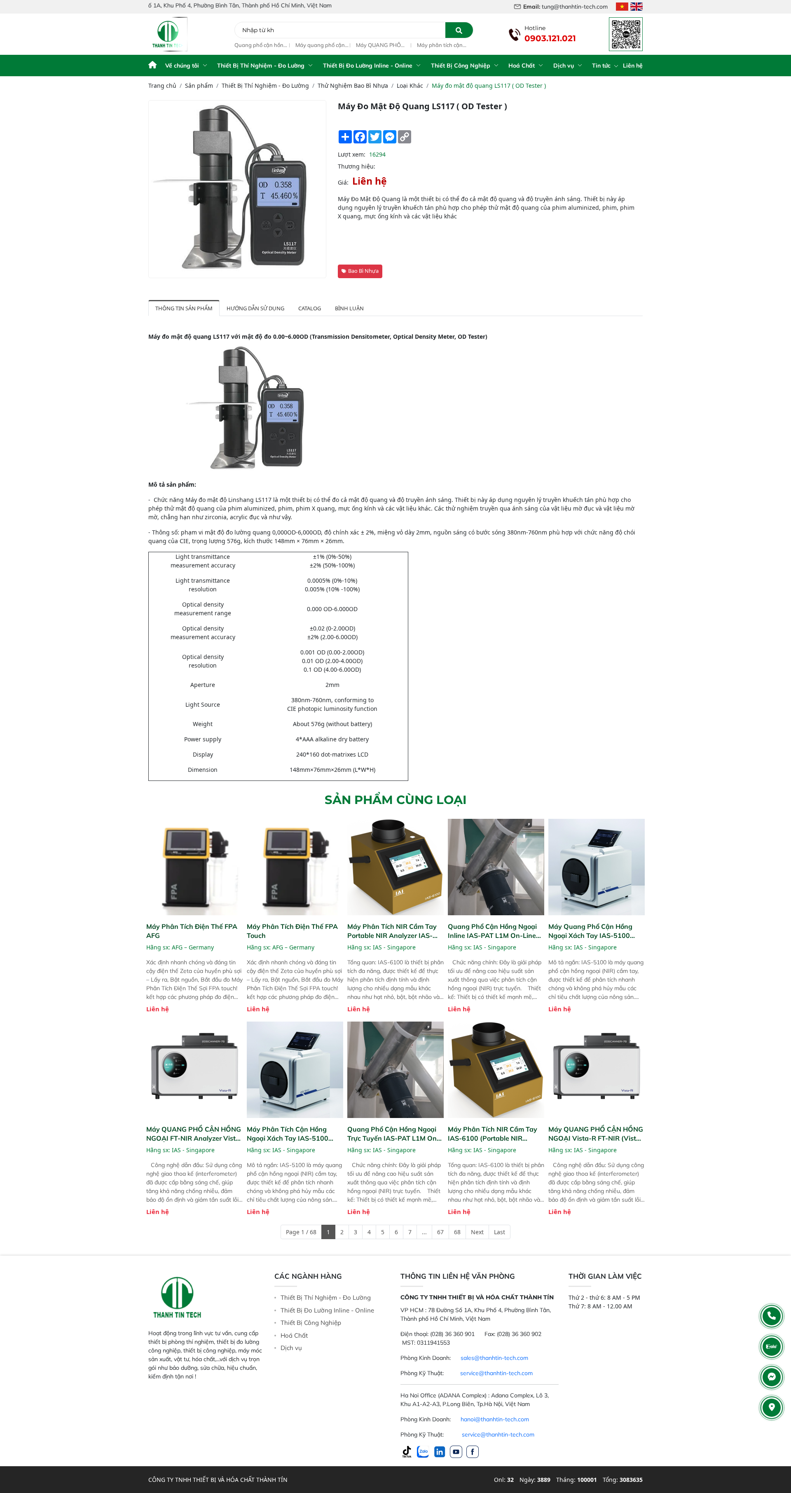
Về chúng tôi (182, 65)
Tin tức (602, 65)
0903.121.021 (550, 38)
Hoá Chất (521, 65)
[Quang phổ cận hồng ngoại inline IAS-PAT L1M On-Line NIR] (496, 867)
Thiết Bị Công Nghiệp (460, 65)
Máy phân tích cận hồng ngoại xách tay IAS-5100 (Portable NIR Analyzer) (442, 45)
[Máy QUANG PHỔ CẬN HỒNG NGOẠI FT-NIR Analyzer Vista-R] (194, 1070)
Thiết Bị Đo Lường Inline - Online (367, 65)
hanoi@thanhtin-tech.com (495, 1419)
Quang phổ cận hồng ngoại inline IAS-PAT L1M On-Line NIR (260, 45)
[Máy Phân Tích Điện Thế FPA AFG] (194, 867)
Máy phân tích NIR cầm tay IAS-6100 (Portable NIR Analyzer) (492, 1134)
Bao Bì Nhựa (363, 270)
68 (457, 1232)
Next (477, 1232)
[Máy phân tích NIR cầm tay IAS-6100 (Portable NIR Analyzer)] (496, 1070)
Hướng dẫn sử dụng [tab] (255, 308)
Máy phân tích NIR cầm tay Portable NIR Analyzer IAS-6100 (392, 931)
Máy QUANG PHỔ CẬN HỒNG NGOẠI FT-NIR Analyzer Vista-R (380, 45)
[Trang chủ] (152, 65)
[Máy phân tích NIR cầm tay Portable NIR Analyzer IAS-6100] (395, 867)
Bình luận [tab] (349, 308)
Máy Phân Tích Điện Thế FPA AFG (191, 931)
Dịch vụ (563, 65)
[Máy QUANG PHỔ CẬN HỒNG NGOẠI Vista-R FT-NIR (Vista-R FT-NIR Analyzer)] (596, 1070)
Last (499, 1232)
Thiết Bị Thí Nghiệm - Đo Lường (260, 65)
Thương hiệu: (356, 166)
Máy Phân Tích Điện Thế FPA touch (292, 931)
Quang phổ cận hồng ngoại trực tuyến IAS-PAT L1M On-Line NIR (393, 1134)
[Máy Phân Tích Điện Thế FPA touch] (295, 867)
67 (440, 1232)
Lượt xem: (351, 154)
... (424, 1232)
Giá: (343, 182)
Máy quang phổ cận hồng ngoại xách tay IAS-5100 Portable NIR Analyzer (320, 45)
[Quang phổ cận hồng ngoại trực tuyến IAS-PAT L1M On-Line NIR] (395, 1070)
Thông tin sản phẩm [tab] (184, 308)
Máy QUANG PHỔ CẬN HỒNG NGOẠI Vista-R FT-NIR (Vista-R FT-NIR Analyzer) (595, 1134)
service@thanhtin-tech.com (496, 1373)
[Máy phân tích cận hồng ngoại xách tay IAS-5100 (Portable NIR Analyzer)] (295, 1070)
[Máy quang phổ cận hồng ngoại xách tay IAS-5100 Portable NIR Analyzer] (596, 867)
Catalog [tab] (309, 308)
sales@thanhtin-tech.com (494, 1358)
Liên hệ (633, 65)
